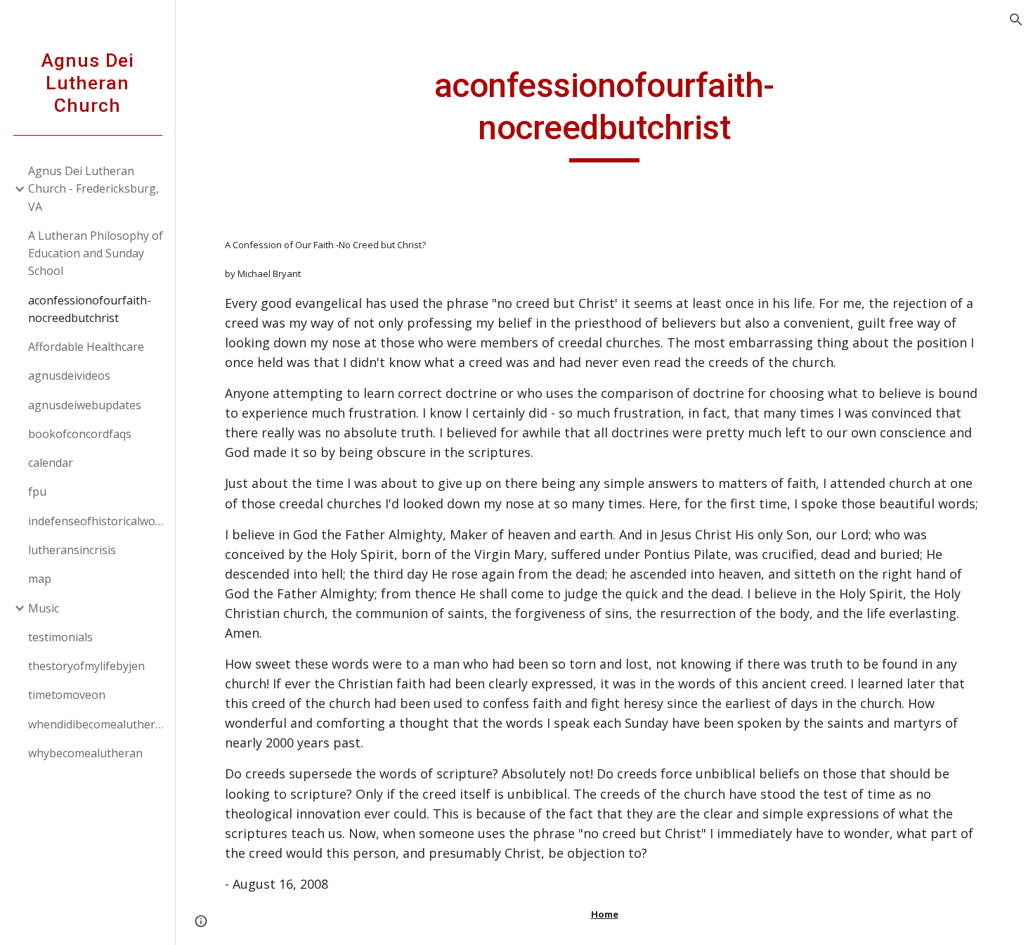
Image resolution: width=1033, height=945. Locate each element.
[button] (1016, 20)
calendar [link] (50, 462)
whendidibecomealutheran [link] (97, 724)
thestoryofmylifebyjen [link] (86, 666)
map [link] (39, 578)
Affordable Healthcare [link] (86, 346)
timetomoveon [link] (66, 694)
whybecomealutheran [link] (85, 753)
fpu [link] (37, 491)
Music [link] (43, 608)
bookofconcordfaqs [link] (79, 434)
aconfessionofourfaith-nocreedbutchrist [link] (89, 309)
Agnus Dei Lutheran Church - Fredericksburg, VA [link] (93, 188)
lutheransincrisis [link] (72, 550)
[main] (604, 113)
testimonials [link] (60, 637)
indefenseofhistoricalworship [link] (97, 521)
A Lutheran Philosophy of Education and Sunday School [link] (95, 253)
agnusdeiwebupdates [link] (84, 405)
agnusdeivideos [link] (69, 375)
